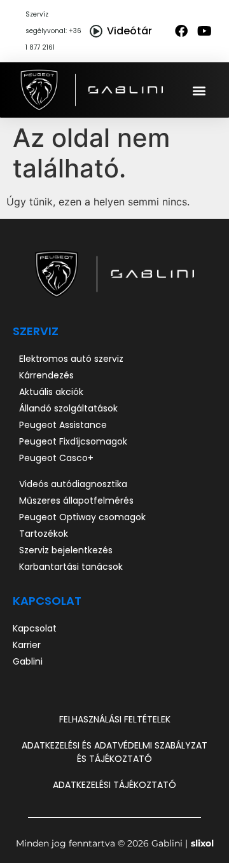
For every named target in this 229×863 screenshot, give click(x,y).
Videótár (129, 31)
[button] (199, 89)
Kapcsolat (47, 601)
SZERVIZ (36, 331)
